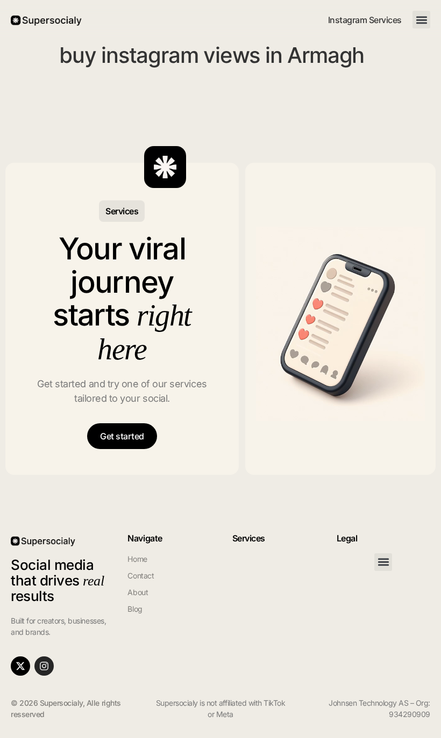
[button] (421, 19)
